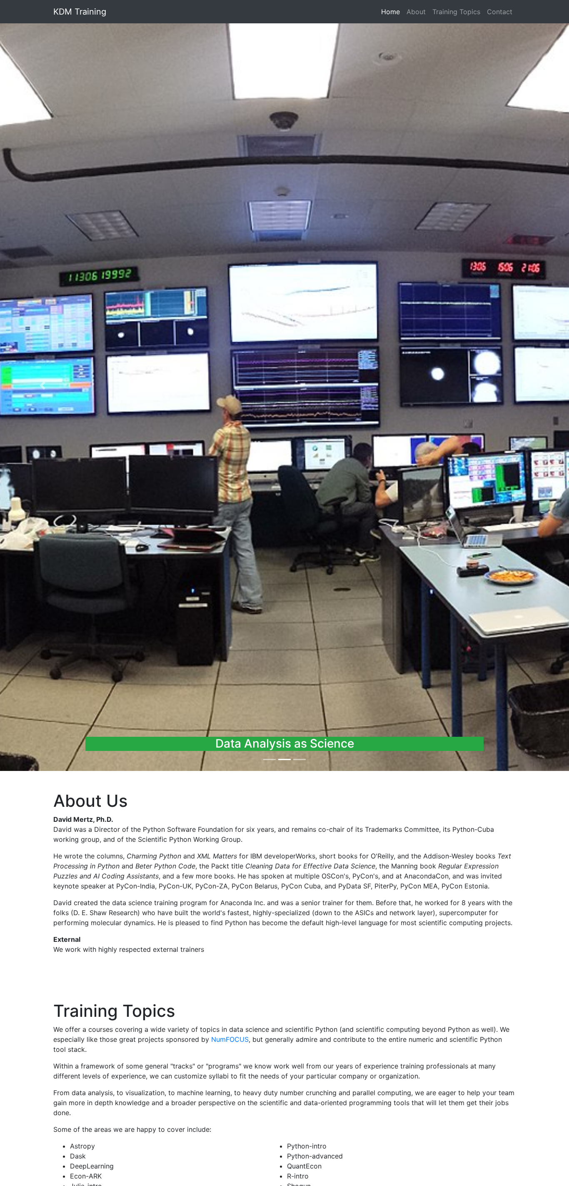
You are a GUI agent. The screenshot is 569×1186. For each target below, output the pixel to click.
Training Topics (456, 12)
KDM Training (79, 12)
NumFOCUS (230, 1039)
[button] (42, 385)
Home (392, 12)
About (416, 12)
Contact (499, 12)
